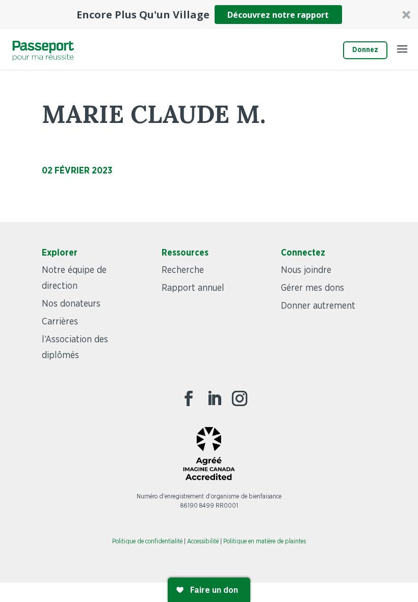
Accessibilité (203, 541)
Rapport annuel (193, 288)
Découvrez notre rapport (278, 14)
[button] (209, 14)
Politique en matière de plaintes (264, 541)
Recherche (183, 270)
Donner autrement (318, 306)
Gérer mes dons (312, 288)
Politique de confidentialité (147, 541)
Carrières (60, 322)
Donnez (365, 50)
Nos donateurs (71, 304)
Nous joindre (306, 270)
